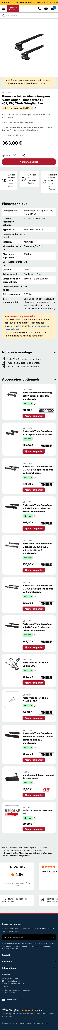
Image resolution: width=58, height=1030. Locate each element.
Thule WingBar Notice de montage (23, 359)
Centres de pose (11, 176)
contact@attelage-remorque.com (16, 990)
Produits (6, 955)
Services (7, 961)
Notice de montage (17, 352)
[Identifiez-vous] (46, 8)
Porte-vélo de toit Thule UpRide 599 (35, 664)
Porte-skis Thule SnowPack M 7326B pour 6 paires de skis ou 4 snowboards (37, 627)
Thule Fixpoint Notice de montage (23, 362)
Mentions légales (41, 1023)
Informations (9, 968)
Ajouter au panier (29, 161)
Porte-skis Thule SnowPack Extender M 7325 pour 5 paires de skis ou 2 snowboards (37, 548)
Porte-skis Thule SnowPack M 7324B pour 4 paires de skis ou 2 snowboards (37, 508)
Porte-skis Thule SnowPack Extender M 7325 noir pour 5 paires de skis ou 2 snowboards (38, 738)
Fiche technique (14, 204)
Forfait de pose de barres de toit (37, 812)
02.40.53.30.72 (8, 993)
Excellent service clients (52, 178)
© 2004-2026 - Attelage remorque (17, 1023)
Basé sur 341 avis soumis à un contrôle (17, 884)
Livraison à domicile (32, 178)
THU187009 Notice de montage (22, 366)
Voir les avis (7, 1016)
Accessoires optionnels (21, 379)
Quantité (6, 155)
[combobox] (29, 16)
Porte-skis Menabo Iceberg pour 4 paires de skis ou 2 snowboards (37, 395)
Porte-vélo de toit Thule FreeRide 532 (35, 699)
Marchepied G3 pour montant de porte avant (38, 777)
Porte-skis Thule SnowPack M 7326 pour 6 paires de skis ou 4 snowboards (38, 588)
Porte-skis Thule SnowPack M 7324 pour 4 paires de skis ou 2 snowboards (38, 469)
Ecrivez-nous (11, 1000)
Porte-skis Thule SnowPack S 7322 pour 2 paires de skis (37, 433)
